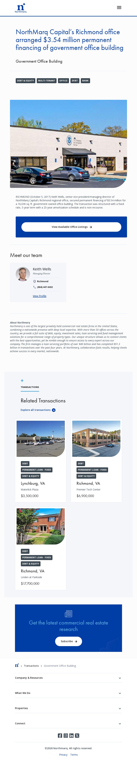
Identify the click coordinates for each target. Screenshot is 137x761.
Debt (75, 80)
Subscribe (67, 641)
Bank (85, 80)
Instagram (66, 735)
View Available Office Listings (70, 226)
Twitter (77, 735)
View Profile (39, 296)
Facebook (60, 735)
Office (63, 80)
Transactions (31, 665)
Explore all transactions (35, 410)
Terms (74, 754)
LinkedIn (71, 735)
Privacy (63, 754)
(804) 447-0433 (45, 287)
